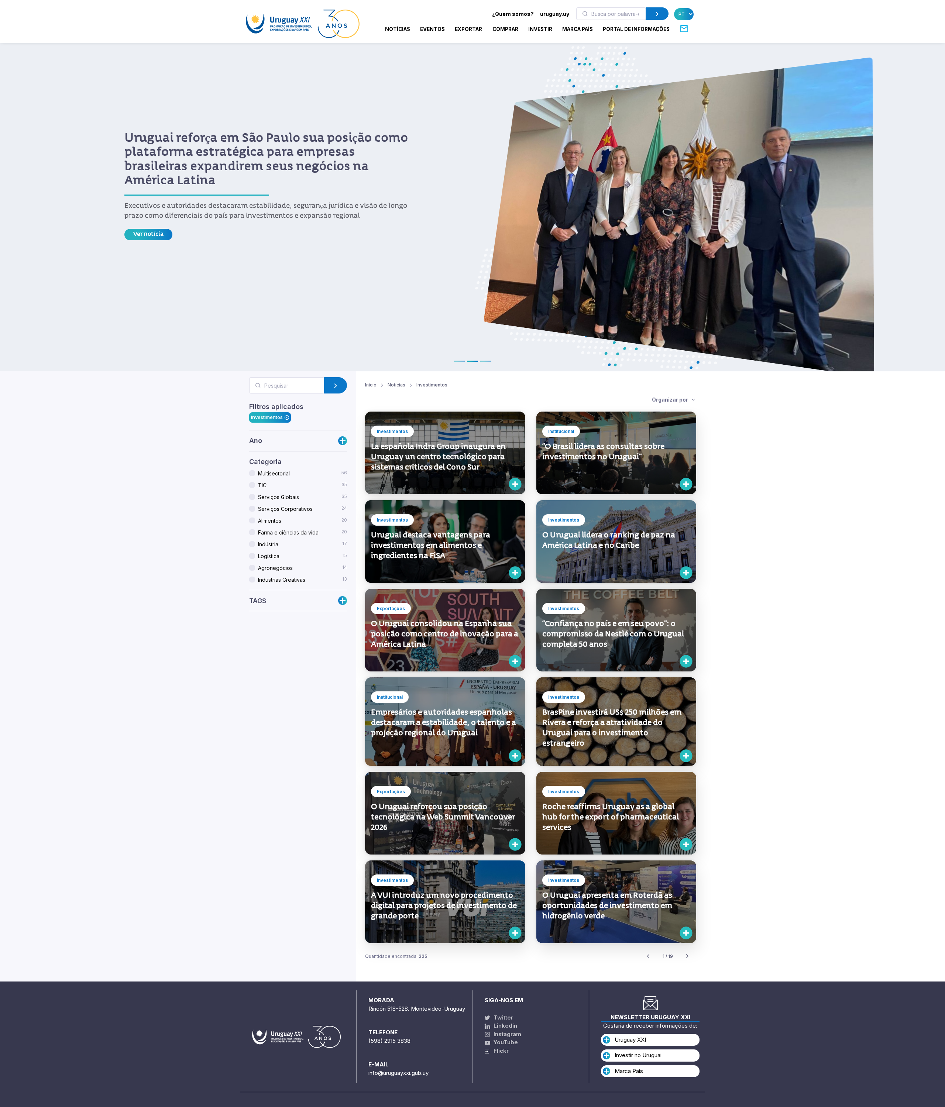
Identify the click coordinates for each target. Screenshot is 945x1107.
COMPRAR (505, 29)
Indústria (302, 544)
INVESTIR (540, 29)
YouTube (505, 1042)
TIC (302, 485)
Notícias (397, 29)
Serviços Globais (302, 497)
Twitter (502, 1017)
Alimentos (302, 520)
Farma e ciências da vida (302, 532)
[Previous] (648, 956)
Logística (302, 556)
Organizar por (670, 399)
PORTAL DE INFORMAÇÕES (636, 29)
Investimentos (267, 417)
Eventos (432, 29)
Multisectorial (302, 473)
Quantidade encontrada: (396, 956)
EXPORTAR (468, 29)
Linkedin (504, 1025)
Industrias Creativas (302, 579)
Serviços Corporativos (302, 508)
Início (371, 385)
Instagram (506, 1034)
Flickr (499, 1050)
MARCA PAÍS (577, 29)
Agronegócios (302, 567)
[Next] (687, 956)
